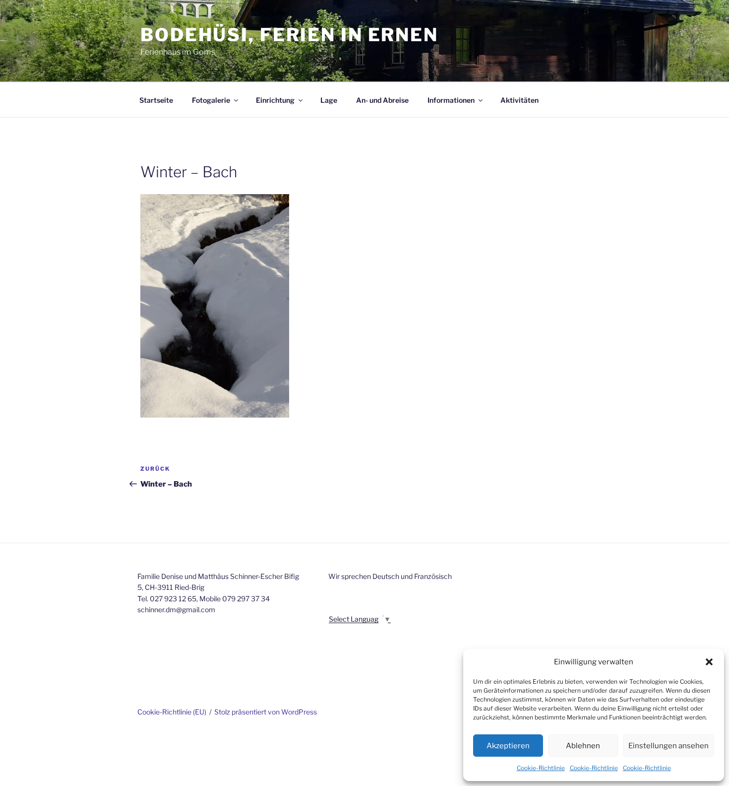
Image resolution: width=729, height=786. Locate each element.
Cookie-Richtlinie (541, 768)
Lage (328, 100)
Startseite (156, 100)
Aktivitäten (519, 100)
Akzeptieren (508, 745)
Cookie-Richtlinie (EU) (171, 712)
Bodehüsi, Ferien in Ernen (289, 35)
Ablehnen (583, 745)
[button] (709, 662)
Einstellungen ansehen (668, 745)
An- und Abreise (382, 100)
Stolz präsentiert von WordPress (265, 712)
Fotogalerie (211, 100)
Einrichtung (275, 100)
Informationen (451, 100)
